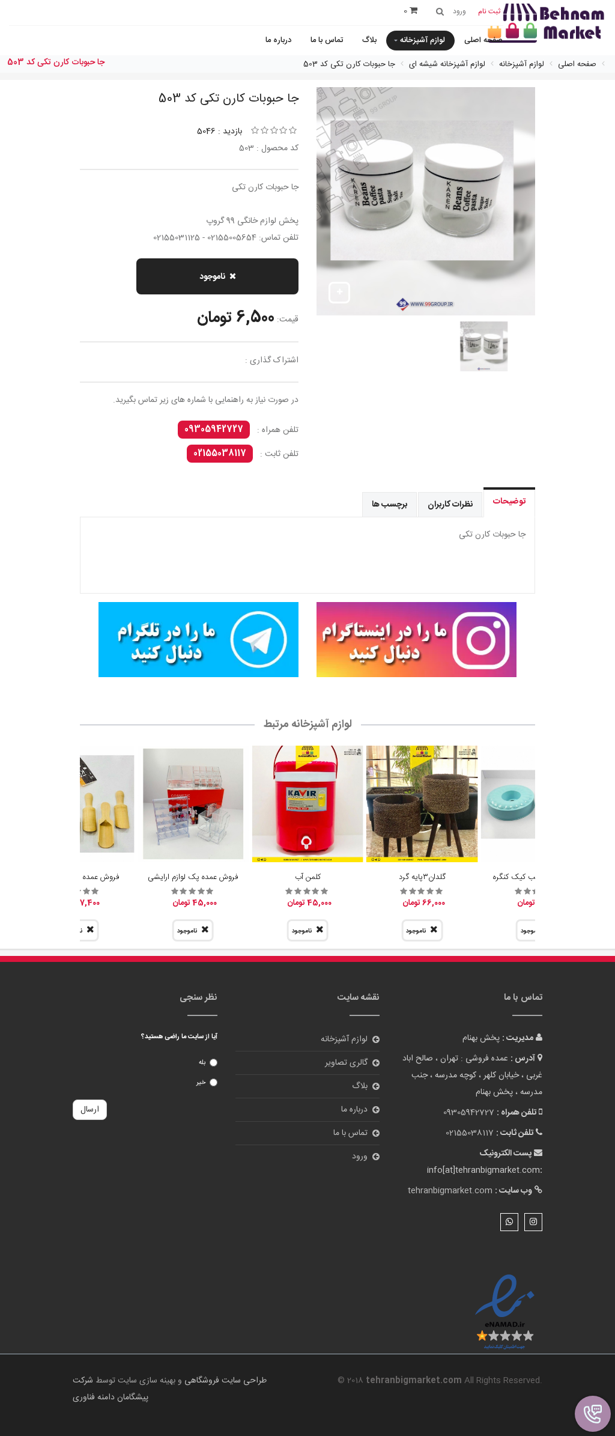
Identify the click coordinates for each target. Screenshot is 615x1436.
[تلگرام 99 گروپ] (198, 639)
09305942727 (213, 429)
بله (202, 1062)
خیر (200, 1082)
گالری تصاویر (346, 1063)
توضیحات (509, 501)
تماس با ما (327, 40)
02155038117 (219, 453)
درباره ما (278, 40)
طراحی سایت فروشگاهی (224, 1381)
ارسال (89, 1110)
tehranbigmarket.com (450, 1191)
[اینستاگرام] (533, 1222)
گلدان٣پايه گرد (422, 877)
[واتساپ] (509, 1222)
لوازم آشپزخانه (422, 40)
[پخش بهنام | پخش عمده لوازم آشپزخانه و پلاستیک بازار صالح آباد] (546, 24)
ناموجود (212, 277)
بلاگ (369, 40)
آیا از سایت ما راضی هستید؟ (179, 1037)
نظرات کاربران (450, 504)
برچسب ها (389, 504)
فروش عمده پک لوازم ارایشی (193, 877)
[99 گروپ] (417, 639)
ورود (360, 1156)
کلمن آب (308, 877)
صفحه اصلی (483, 40)
